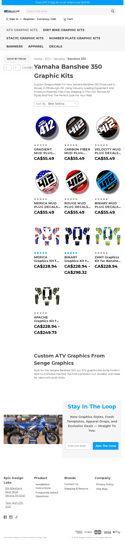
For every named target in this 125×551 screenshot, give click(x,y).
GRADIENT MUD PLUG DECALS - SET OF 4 (45, 151)
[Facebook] (5, 517)
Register (29, 19)
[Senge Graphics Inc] (12, 11)
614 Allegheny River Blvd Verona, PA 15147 (15, 492)
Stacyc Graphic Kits (25, 38)
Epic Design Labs (39, 537)
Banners (14, 46)
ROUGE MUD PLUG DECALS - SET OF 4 (77, 205)
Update (26, 67)
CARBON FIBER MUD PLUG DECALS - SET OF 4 (77, 151)
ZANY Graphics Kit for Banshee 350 (107, 259)
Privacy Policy (105, 484)
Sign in (13, 19)
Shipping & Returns (76, 488)
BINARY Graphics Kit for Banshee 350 (77, 259)
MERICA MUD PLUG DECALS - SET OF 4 (47, 205)
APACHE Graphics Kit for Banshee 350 (47, 319)
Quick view (47, 128)
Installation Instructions (43, 486)
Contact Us (71, 484)
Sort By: (41, 103)
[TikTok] (16, 517)
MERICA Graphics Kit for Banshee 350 (47, 259)
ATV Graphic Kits (22, 30)
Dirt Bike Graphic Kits (63, 30)
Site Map (101, 489)
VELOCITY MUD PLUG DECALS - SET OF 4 (108, 151)
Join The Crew (105, 446)
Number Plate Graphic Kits (74, 38)
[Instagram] (10, 517)
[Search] (112, 11)
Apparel (36, 46)
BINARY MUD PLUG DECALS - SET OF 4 (108, 205)
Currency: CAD (47, 19)
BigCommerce (21, 537)
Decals (55, 46)
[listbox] (63, 103)
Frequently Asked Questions (47, 494)
